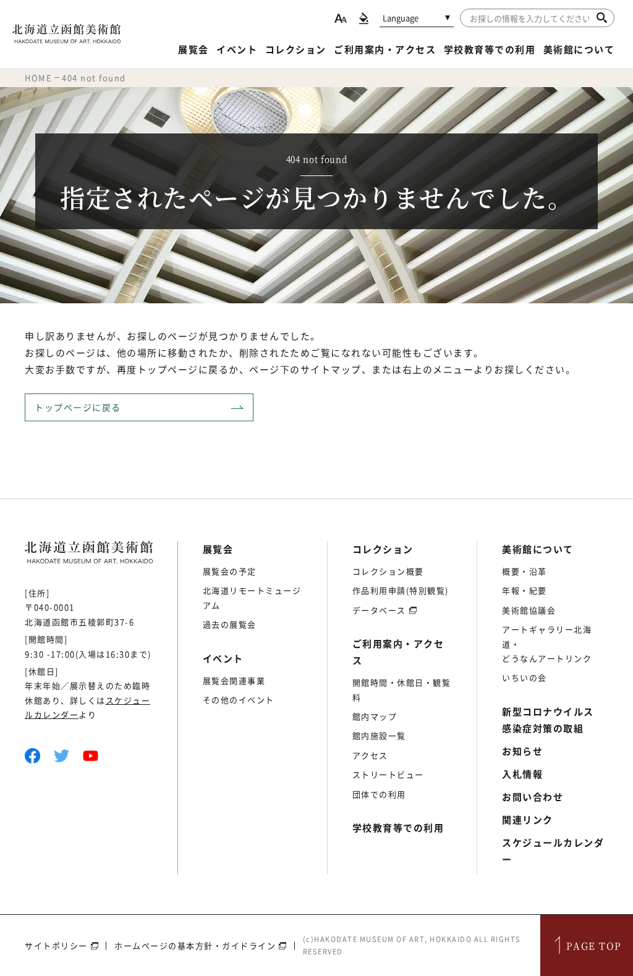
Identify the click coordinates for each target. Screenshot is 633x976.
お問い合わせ (532, 797)
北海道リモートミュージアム (252, 597)
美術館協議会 (529, 610)
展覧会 (193, 49)
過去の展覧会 (230, 624)
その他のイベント (238, 699)
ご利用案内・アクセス (385, 49)
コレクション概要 (388, 571)
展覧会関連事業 (234, 680)
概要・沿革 (524, 571)
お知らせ (522, 751)
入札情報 (522, 774)
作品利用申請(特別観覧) (400, 590)
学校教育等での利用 (490, 49)
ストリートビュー (388, 774)
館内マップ (374, 716)
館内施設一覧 (379, 735)
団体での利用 (379, 794)
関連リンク (527, 820)
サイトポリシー (56, 945)
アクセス (370, 755)
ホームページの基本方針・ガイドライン (195, 945)
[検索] (602, 17)
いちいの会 (524, 677)
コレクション (295, 49)
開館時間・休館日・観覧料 (401, 689)
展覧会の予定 (230, 571)
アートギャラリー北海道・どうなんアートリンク (547, 643)
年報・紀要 (524, 590)
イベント (236, 49)
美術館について (579, 49)
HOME (38, 77)
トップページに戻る (78, 407)
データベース (379, 610)
